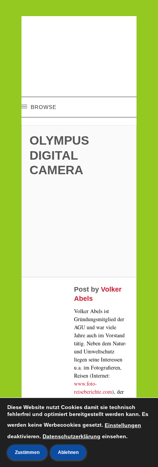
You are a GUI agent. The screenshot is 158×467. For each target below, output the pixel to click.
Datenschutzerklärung (71, 436)
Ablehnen (68, 452)
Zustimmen (27, 452)
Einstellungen (123, 425)
